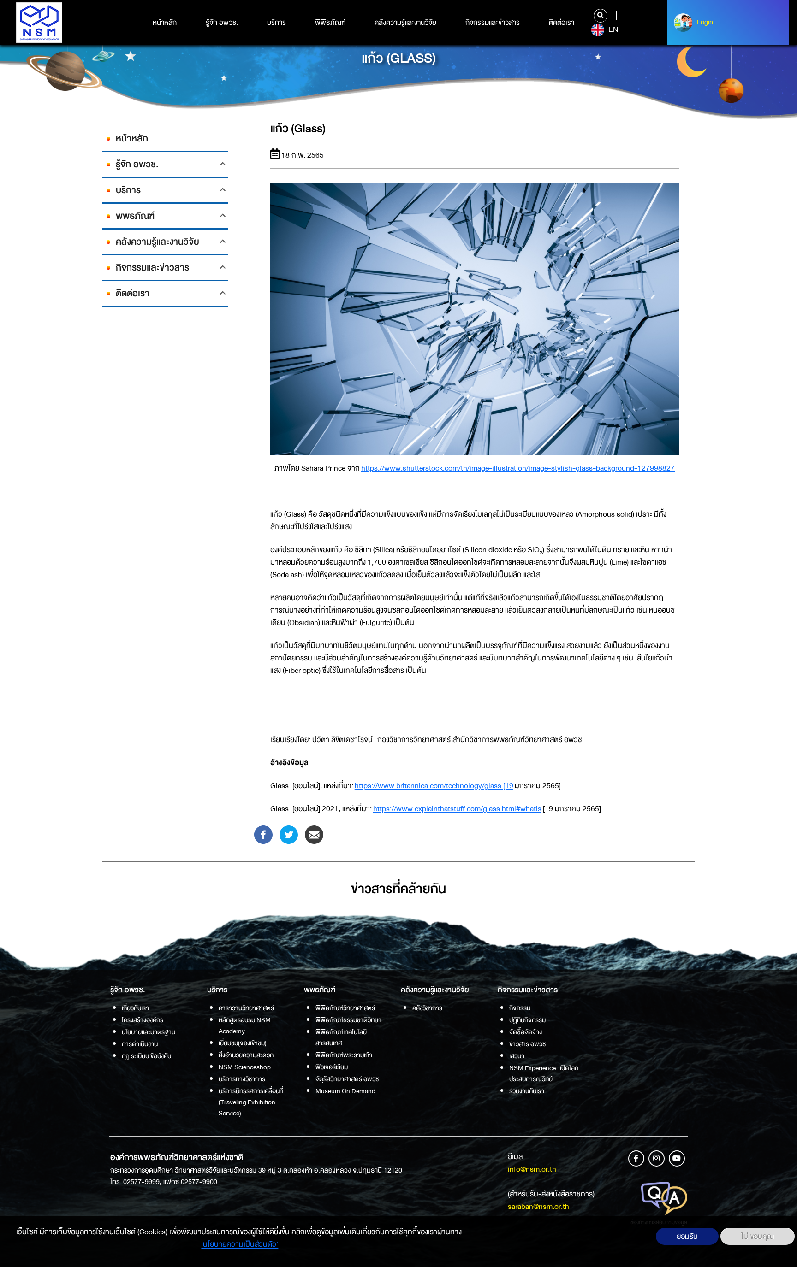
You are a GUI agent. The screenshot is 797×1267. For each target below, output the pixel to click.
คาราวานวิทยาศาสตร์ (246, 1008)
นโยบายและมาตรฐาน (148, 1031)
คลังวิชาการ (427, 1008)
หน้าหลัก (165, 23)
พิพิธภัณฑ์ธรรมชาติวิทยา (348, 1019)
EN (612, 29)
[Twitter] (289, 834)
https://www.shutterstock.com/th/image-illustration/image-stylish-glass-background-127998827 (518, 468)
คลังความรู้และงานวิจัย (405, 23)
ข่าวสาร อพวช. (528, 1043)
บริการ (276, 23)
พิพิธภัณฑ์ (330, 23)
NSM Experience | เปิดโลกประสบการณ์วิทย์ (543, 1073)
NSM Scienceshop (245, 1067)
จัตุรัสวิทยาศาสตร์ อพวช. (348, 1078)
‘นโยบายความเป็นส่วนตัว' (239, 1244)
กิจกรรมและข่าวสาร (492, 23)
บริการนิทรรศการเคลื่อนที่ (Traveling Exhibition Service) (251, 1102)
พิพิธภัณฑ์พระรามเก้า (343, 1055)
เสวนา (516, 1055)
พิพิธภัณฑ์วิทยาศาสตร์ (345, 1008)
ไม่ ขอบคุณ (757, 1236)
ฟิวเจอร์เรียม (331, 1067)
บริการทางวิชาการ (242, 1078)
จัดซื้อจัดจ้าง (525, 1031)
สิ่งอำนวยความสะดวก (246, 1055)
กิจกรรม (519, 1008)
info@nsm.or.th (532, 1169)
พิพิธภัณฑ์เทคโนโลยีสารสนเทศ (341, 1037)
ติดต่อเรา (561, 23)
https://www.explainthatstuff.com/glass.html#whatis (457, 808)
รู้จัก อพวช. (222, 23)
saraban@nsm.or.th (538, 1206)
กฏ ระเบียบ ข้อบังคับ (146, 1055)
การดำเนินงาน (140, 1043)
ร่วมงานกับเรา (526, 1090)
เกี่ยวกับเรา (135, 1008)
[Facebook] (263, 834)
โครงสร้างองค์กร (142, 1019)
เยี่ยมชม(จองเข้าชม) (243, 1043)
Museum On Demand (345, 1090)
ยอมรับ (687, 1236)
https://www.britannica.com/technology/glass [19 (434, 785)
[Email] (314, 834)
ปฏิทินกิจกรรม (527, 1019)
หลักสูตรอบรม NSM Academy (245, 1025)
